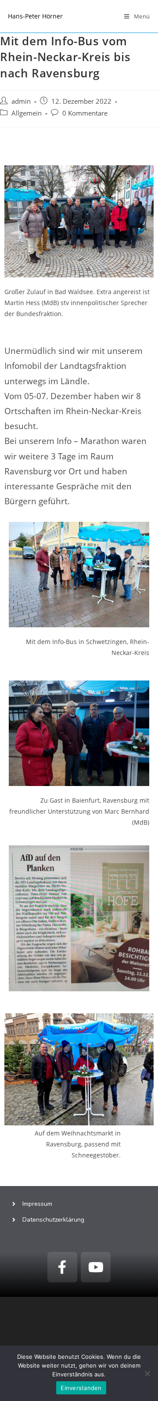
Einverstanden (81, 1387)
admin (21, 101)
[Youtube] (96, 1267)
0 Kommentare (85, 113)
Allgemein (26, 113)
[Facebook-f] (62, 1267)
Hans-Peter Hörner (35, 16)
